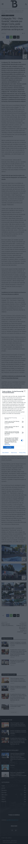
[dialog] (14, 422)
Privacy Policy (22, 452)
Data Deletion (5, 452)
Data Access (14, 452)
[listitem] (14, 418)
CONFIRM (8, 447)
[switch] (22, 422)
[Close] (25, 391)
